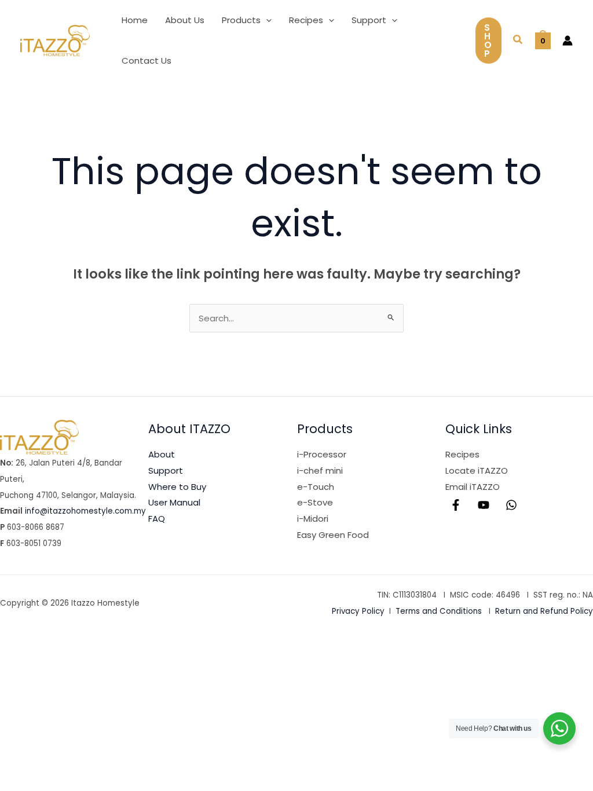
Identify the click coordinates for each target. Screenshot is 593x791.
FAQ (156, 518)
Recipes (462, 454)
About (161, 454)
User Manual (174, 502)
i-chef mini (320, 470)
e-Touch (315, 487)
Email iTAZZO (472, 487)
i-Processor (321, 454)
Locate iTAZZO (476, 470)
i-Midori (312, 518)
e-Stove (315, 502)
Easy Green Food (333, 535)
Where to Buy (177, 487)
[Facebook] (455, 505)
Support (165, 470)
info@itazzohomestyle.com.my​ (85, 511)
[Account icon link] (567, 40)
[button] (266, 20)
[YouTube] (483, 505)
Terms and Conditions (439, 611)
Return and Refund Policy (544, 611)
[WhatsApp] (511, 505)
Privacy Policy (358, 611)
